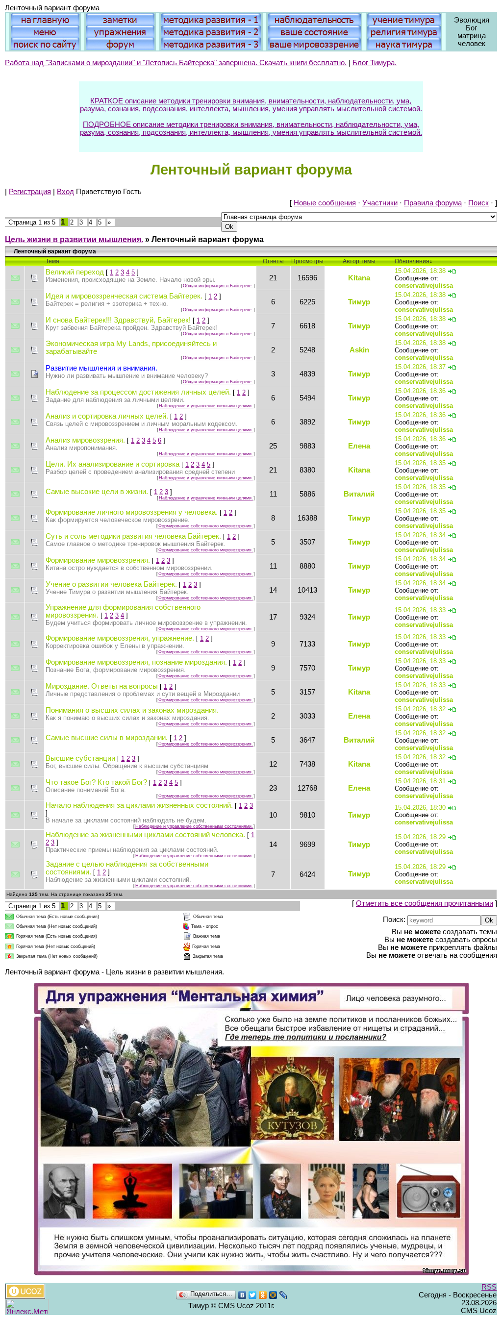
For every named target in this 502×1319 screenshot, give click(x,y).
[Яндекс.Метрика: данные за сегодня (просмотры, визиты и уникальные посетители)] (27, 1306)
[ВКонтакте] (242, 1295)
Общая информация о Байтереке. (218, 285)
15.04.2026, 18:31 (420, 781)
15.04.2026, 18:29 (420, 837)
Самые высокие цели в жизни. (97, 492)
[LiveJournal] (283, 1295)
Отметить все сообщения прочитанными (424, 903)
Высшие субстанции (80, 758)
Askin (359, 350)
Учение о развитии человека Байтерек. (111, 584)
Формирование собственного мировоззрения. (205, 525)
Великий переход (75, 272)
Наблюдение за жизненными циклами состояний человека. (145, 835)
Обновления (412, 261)
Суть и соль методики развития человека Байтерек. (133, 536)
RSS (489, 1287)
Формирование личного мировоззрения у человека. (132, 512)
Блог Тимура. (374, 63)
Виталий (359, 494)
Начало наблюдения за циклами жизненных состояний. (139, 805)
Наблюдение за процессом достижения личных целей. (138, 392)
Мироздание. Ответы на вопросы (102, 686)
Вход (65, 192)
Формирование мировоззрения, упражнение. (120, 638)
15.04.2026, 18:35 (420, 463)
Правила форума (433, 203)
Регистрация (30, 192)
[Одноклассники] (263, 1295)
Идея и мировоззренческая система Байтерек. (124, 296)
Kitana (359, 278)
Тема (52, 261)
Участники (380, 203)
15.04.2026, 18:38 (420, 270)
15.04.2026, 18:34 (420, 535)
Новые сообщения (325, 203)
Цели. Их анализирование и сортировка (112, 464)
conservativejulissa (424, 285)
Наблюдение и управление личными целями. (206, 405)
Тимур (359, 302)
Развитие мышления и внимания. (101, 368)
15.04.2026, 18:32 (420, 709)
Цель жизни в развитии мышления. (74, 239)
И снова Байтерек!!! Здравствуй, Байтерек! (118, 320)
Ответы (273, 261)
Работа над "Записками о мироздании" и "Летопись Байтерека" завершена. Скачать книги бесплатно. (176, 63)
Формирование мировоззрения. (98, 560)
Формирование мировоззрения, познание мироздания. (136, 662)
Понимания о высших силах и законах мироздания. (132, 710)
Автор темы (359, 261)
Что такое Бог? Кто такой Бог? (96, 782)
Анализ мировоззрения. (85, 440)
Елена (359, 446)
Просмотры (307, 261)
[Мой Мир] (273, 1295)
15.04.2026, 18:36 (420, 391)
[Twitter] (253, 1295)
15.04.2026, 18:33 (420, 610)
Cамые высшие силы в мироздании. (107, 738)
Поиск (478, 203)
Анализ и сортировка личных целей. (107, 416)
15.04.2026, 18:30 (420, 807)
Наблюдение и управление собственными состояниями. (194, 826)
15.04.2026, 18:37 (420, 367)
